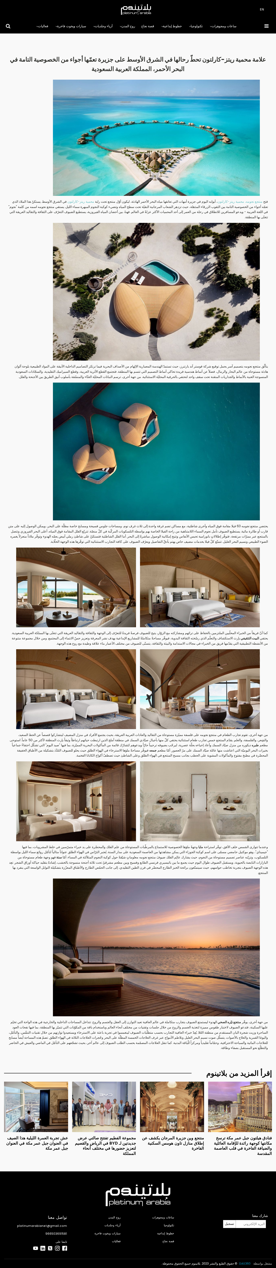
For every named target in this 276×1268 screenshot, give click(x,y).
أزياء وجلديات (104, 26)
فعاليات (43, 26)
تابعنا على (61, 1241)
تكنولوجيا (197, 26)
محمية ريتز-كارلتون (81, 201)
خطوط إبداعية (172, 26)
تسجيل (229, 1223)
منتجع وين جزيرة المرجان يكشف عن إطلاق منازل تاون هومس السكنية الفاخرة (173, 1143)
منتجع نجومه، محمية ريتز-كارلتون (239, 201)
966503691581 (56, 1233)
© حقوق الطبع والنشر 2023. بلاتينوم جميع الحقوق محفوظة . (199, 1263)
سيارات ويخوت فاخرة (71, 26)
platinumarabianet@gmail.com (42, 1225)
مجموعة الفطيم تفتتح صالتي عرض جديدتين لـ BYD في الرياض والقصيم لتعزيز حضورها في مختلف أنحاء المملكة (105, 1145)
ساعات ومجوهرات (224, 26)
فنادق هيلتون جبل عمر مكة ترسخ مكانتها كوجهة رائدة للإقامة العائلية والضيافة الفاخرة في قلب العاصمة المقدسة (243, 1145)
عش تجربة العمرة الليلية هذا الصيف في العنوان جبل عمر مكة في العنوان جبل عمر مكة (37, 1143)
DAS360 (245, 1263)
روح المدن (128, 26)
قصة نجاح (147, 26)
